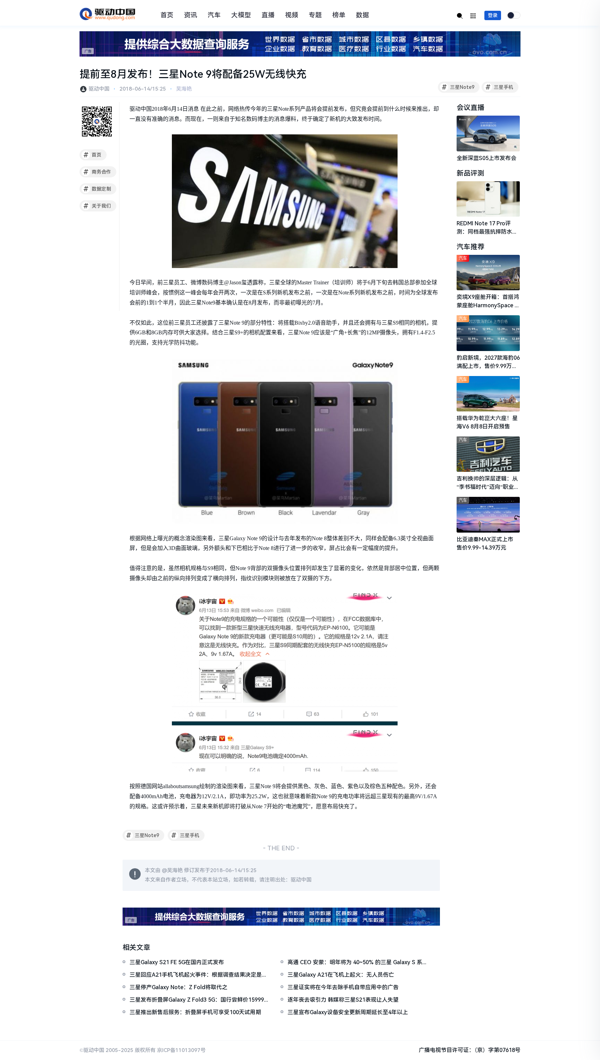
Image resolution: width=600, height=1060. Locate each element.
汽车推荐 (470, 247)
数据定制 (97, 189)
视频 (291, 15)
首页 (167, 15)
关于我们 (97, 206)
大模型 (241, 15)
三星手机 (499, 87)
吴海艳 (184, 89)
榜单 (338, 15)
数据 (362, 15)
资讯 (190, 15)
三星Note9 (458, 87)
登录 (493, 15)
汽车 (214, 15)
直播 (268, 15)
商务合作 (97, 172)
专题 (315, 15)
